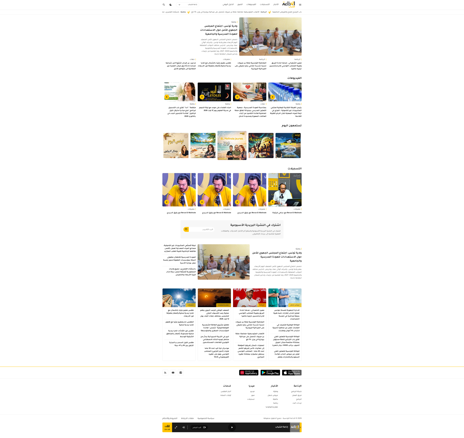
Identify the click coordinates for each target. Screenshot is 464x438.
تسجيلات (251, 399)
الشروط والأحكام (169, 418)
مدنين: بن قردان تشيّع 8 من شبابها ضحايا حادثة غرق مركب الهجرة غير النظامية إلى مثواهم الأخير (181, 66)
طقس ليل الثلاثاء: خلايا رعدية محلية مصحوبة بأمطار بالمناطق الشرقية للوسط (180, 334)
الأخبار (276, 5)
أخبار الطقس (226, 392)
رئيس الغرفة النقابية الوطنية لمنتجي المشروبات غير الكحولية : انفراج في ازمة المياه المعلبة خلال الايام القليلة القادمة (286, 112)
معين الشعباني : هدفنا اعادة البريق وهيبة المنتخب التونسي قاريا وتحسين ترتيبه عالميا (285, 66)
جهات (192, 60)
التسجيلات (265, 5)
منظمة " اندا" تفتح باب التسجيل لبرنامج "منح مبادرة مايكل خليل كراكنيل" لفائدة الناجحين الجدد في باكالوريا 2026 (181, 112)
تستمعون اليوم (292, 125)
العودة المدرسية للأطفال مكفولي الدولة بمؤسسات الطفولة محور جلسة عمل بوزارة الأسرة (179, 260)
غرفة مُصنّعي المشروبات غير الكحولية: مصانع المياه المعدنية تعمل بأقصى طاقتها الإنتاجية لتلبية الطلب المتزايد (179, 248)
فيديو (252, 392)
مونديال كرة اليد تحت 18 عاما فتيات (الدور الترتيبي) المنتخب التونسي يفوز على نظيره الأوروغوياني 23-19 (216, 353)
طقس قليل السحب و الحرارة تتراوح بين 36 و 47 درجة (181, 344)
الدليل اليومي (228, 5)
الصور (240, 5)
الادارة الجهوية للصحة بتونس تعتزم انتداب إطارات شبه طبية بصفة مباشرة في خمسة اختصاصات (286, 315)
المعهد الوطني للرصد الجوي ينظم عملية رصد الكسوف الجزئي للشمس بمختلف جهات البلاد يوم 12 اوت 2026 (214, 315)
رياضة (275, 403)
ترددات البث (297, 403)
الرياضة (297, 60)
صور (253, 396)
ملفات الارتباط (187, 418)
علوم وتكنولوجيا (223, 305)
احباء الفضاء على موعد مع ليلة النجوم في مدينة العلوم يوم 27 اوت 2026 (215, 109)
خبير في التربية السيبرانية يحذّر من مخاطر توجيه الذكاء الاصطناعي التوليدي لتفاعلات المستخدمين (214, 340)
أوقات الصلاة (225, 396)
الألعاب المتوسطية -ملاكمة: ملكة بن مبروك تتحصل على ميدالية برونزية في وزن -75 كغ (252, 12)
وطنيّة (233, 22)
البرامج (299, 399)
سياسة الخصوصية (206, 418)
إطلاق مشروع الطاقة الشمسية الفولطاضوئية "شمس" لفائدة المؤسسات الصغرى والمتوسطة (215, 328)
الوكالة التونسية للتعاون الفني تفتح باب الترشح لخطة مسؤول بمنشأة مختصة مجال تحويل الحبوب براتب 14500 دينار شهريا (286, 341)
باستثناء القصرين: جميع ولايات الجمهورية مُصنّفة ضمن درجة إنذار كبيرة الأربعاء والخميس (170, 12)
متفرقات (226, 60)
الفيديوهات (251, 5)
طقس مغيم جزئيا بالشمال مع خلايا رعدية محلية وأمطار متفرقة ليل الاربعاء (214, 64)
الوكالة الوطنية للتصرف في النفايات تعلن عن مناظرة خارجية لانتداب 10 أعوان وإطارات (286, 328)
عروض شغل (295, 305)
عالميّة (275, 399)
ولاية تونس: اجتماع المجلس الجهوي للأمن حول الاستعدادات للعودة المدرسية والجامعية (218, 30)
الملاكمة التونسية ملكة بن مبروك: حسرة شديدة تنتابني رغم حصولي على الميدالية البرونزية (250, 66)
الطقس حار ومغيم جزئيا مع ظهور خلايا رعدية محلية (180, 323)
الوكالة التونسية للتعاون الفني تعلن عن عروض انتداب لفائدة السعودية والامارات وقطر (287, 354)
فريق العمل (297, 396)
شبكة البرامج (296, 392)
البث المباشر (196, 427)
